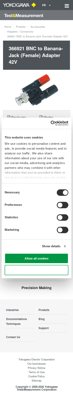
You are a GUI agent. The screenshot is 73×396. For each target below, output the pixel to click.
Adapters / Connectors (20, 31)
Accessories (38, 27)
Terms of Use (37, 372)
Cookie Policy (36, 376)
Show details (51, 246)
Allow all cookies (36, 258)
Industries (12, 310)
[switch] (62, 205)
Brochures (18, 117)
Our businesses (36, 363)
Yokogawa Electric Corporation (36, 359)
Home (7, 27)
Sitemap (36, 380)
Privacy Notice (36, 368)
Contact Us (13, 337)
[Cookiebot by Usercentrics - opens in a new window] (51, 123)
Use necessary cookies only (36, 270)
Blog (42, 319)
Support (44, 328)
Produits (21, 27)
